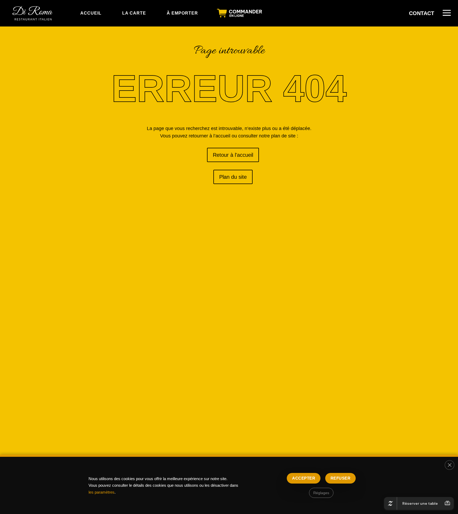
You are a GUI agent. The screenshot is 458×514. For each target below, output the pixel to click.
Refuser (340, 478)
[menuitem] (33, 13)
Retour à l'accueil (230, 155)
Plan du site (233, 177)
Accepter (303, 478)
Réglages (321, 493)
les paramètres (101, 492)
